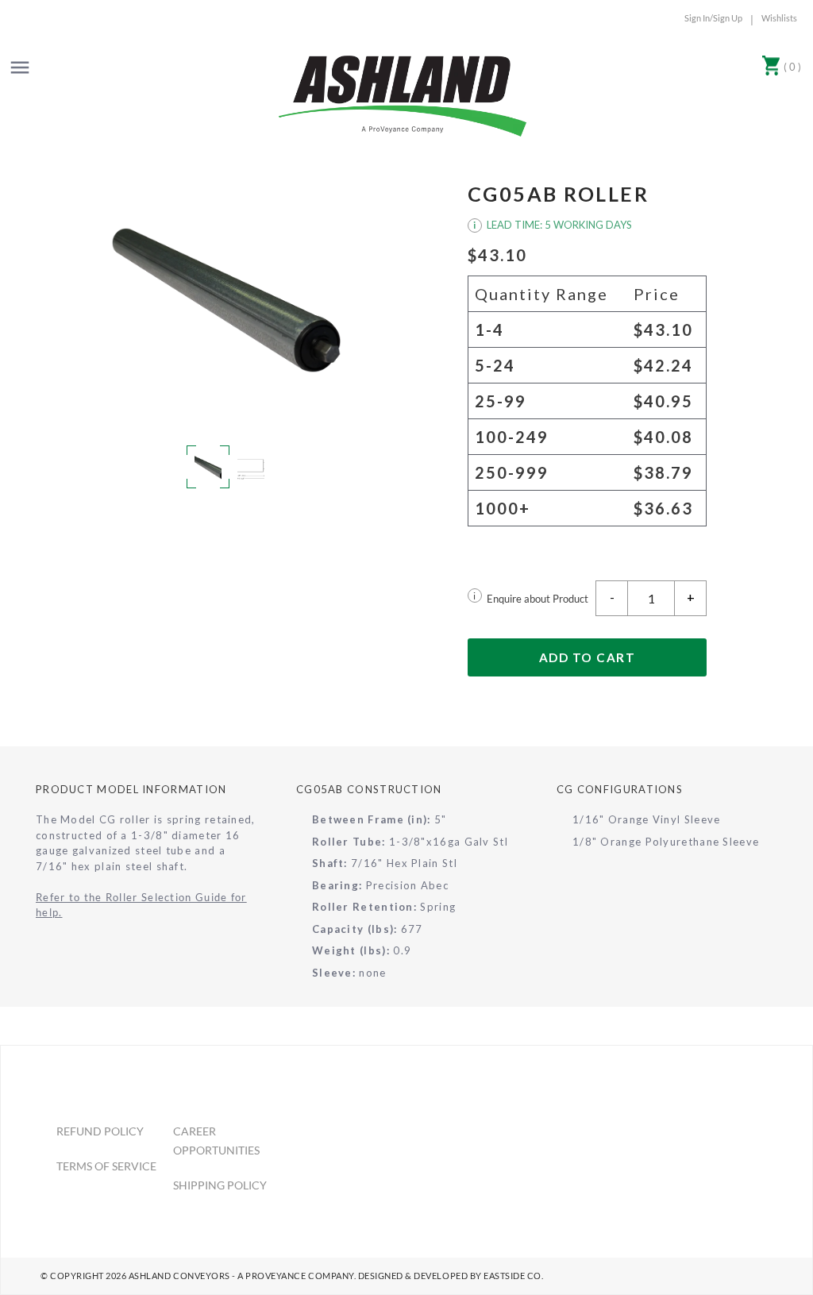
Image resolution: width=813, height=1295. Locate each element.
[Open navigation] (20, 67)
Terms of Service (106, 1166)
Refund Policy (100, 1131)
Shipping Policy (220, 1185)
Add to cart (587, 657)
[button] (226, 300)
